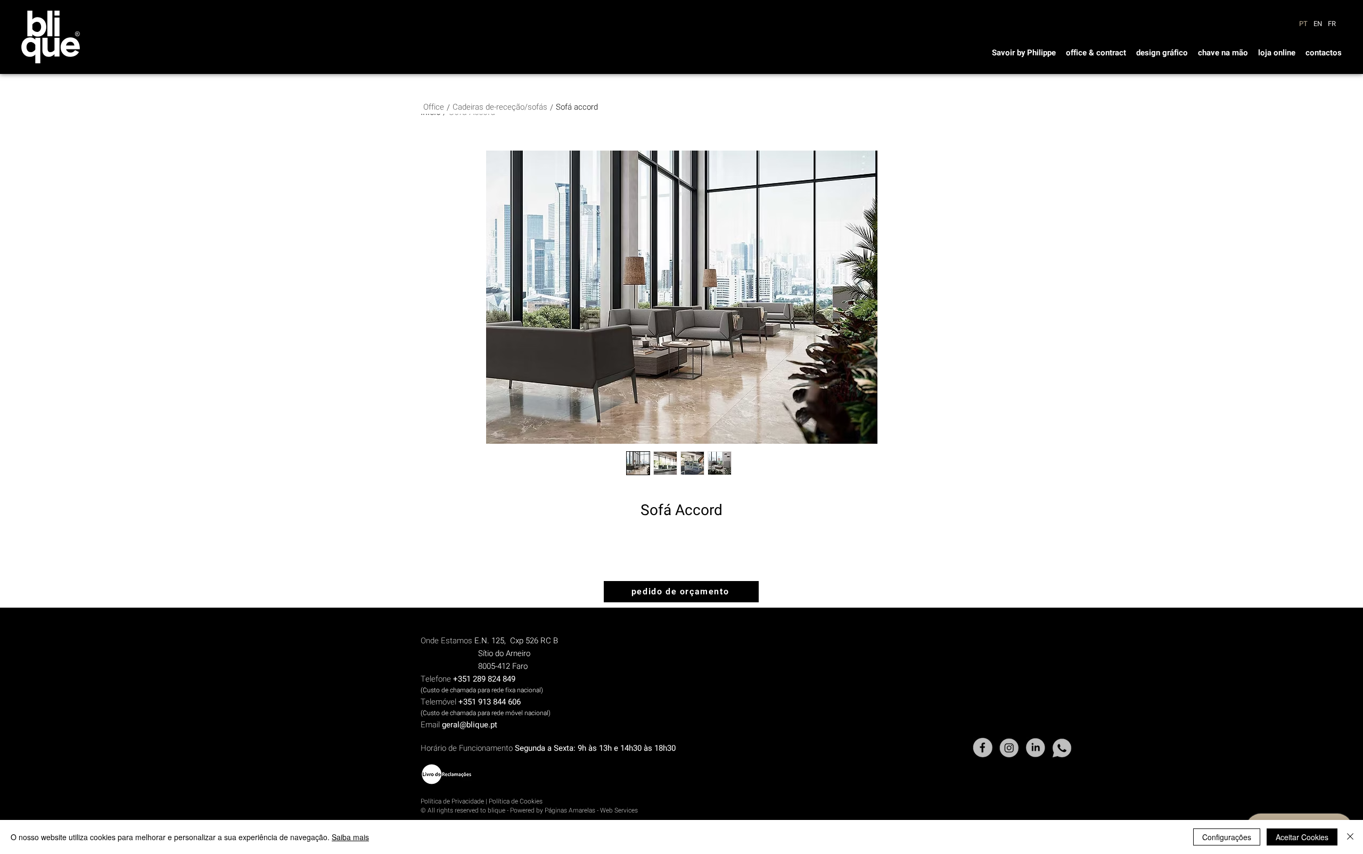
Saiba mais (350, 837)
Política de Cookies (516, 801)
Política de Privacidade (452, 801)
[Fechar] (1350, 836)
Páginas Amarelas (570, 810)
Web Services (619, 810)
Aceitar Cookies (1302, 837)
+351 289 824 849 (484, 679)
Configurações (1226, 837)
